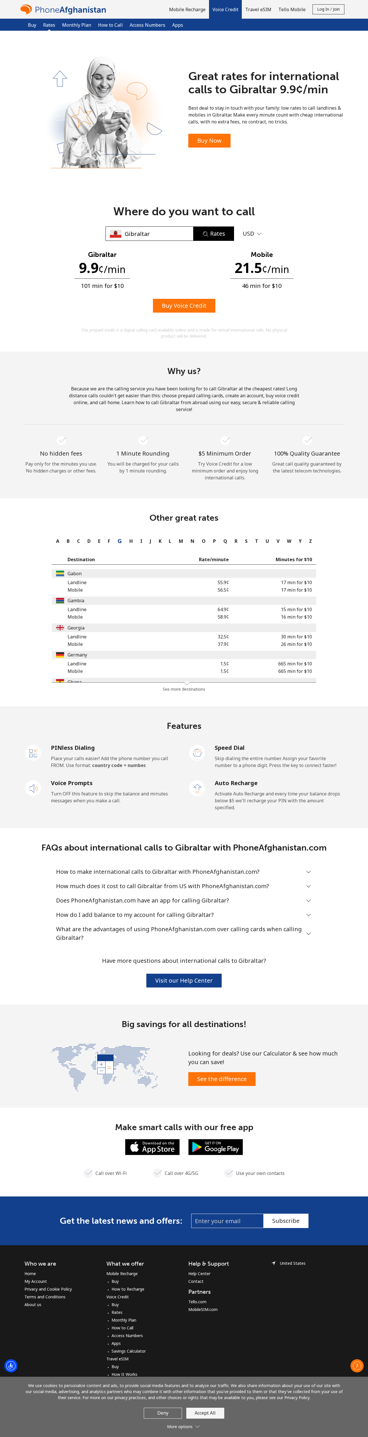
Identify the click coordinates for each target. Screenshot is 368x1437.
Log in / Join (328, 9)
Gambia (76, 600)
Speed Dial (230, 748)
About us (32, 1304)
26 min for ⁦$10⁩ (296, 644)
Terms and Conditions (45, 1297)
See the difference (222, 1079)
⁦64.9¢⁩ (223, 609)
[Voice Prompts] (33, 788)
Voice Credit (117, 1297)
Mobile (75, 590)
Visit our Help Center (184, 980)
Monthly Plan (76, 25)
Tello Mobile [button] (292, 9)
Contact (196, 1281)
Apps (177, 25)
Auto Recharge (236, 783)
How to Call (110, 25)
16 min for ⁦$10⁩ (296, 617)
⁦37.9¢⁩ (223, 644)
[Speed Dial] (197, 752)
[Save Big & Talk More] (104, 1067)
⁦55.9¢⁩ (223, 582)
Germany (77, 655)
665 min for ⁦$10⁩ (295, 664)
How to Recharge (128, 1289)
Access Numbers (147, 25)
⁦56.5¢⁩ (223, 590)
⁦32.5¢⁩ (223, 637)
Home (30, 1273)
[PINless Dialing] (33, 752)
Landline (77, 582)
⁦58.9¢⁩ (223, 617)
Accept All (205, 1413)
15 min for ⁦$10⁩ (296, 609)
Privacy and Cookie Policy (48, 1289)
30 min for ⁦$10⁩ (296, 637)
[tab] (56, 541)
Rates (117, 1312)
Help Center (199, 1273)
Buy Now (209, 140)
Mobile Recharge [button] (187, 9)
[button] (225, 9)
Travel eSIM (117, 1359)
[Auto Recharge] (197, 788)
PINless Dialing (73, 748)
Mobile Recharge (122, 1273)
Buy (32, 25)
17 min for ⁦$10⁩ (296, 582)
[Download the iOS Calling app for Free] (152, 1146)
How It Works (124, 1374)
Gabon (75, 573)
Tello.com (197, 1301)
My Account (35, 1281)
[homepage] (64, 9)
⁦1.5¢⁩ (224, 664)
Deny (162, 1413)
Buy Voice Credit (184, 305)
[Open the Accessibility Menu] (11, 1365)
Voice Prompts (72, 783)
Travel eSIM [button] (258, 9)
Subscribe (286, 1221)
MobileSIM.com (203, 1309)
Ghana (75, 682)
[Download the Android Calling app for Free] (215, 1146)
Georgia (76, 628)
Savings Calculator (129, 1351)
